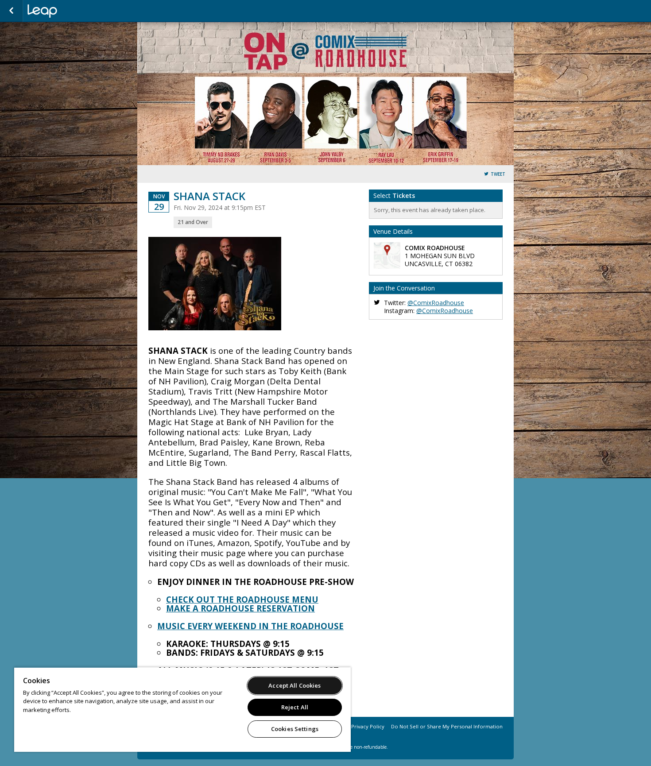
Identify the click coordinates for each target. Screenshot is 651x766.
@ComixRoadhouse (435, 302)
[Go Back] (11, 11)
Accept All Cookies (294, 685)
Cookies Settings (294, 729)
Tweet (498, 174)
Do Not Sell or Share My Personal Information (447, 726)
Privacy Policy (367, 726)
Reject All (294, 707)
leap (71, 11)
